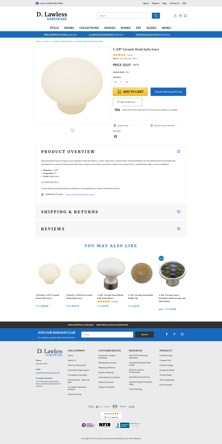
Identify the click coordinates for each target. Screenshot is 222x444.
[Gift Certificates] (180, 15)
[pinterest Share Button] (143, 137)
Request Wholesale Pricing (168, 91)
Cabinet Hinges (166, 365)
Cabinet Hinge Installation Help (140, 383)
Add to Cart (50, 273)
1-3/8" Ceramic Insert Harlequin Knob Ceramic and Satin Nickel (172, 298)
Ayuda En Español (106, 387)
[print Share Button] (134, 137)
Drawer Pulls (165, 360)
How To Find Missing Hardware (138, 356)
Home (70, 355)
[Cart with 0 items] (185, 15)
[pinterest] (174, 334)
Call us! (51, 3)
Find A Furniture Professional (136, 371)
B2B (184, 3)
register (155, 3)
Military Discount (106, 382)
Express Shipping (105, 372)
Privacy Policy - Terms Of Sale (79, 381)
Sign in (146, 3)
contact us (174, 3)
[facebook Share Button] (115, 137)
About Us (72, 360)
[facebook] (167, 334)
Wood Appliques (167, 380)
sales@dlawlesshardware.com (48, 372)
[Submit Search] (156, 16)
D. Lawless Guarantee (77, 375)
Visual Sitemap (135, 389)
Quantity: (117, 77)
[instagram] (182, 334)
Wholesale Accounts (107, 362)
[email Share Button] (125, 137)
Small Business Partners (139, 377)
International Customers (109, 377)
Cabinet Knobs (166, 355)
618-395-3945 (41, 364)
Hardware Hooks (167, 370)
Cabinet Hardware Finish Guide (140, 363)
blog (164, 3)
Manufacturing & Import (78, 370)
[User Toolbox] (175, 15)
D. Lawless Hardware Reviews (77, 388)
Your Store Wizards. (133, 438)
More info (60, 34)
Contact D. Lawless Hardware (106, 356)
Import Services (75, 394)
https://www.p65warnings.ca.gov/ (80, 194)
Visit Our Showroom (77, 365)
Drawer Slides (166, 375)
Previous (215, 436)
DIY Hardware (166, 384)
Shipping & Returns (106, 367)
